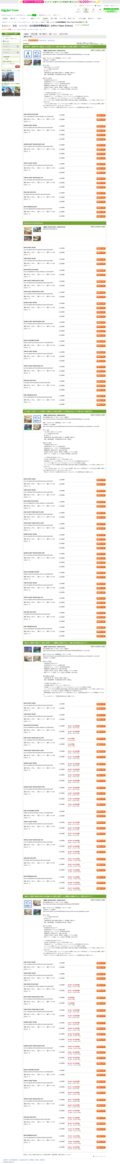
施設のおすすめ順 (33, 40)
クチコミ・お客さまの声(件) (19, 29)
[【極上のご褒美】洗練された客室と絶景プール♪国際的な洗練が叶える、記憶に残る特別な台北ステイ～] (28, 652)
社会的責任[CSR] (23, 1160)
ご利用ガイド (82, 5)
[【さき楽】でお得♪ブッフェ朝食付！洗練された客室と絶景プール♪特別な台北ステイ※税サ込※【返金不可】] (28, 423)
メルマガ (44, 29)
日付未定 (6, 41)
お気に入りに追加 (34, 29)
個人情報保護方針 (13, 1160)
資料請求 (42, 1160)
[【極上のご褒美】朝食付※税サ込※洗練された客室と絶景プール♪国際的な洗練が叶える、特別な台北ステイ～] (28, 908)
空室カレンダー (101, 115)
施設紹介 (26, 34)
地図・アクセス (53, 34)
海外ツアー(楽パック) (10, 38)
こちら (94, 42)
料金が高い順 (51, 40)
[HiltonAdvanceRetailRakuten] (28, 234)
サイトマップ (90, 5)
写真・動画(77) (43, 34)
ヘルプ (75, 5)
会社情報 (5, 1160)
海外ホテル (8, 36)
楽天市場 (107, 5)
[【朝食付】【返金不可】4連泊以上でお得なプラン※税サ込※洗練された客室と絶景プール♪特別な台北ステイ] (28, 58)
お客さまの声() (63, 34)
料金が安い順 (42, 40)
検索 (17, 66)
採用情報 (31, 1160)
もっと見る (17, 70)
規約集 (37, 1160)
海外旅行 (4, 22)
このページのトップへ (100, 1156)
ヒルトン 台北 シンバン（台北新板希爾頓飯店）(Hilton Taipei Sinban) (37, 25)
